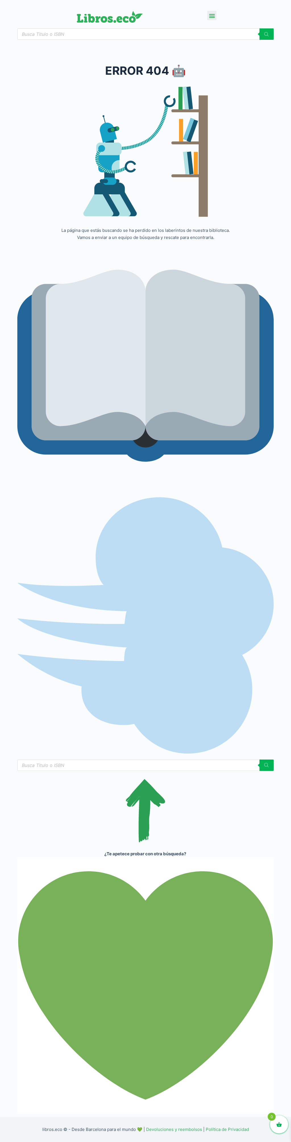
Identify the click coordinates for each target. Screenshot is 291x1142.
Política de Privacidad (227, 1129)
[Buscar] (266, 34)
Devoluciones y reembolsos (174, 1129)
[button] (212, 15)
